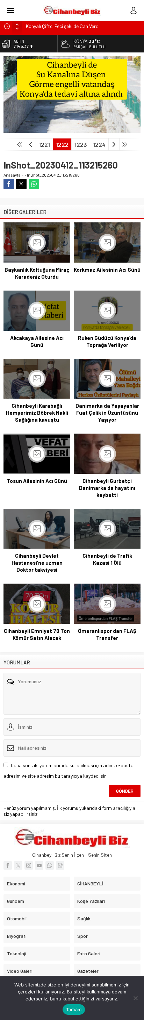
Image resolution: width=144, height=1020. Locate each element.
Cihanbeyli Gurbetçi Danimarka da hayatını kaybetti (107, 488)
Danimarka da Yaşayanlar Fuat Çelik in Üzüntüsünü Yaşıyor (107, 412)
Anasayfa (12, 174)
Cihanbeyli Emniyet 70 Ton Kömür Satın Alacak (37, 634)
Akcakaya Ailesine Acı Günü (37, 341)
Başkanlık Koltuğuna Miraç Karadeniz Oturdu (37, 273)
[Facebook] (7, 865)
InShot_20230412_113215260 (53, 174)
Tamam (73, 1009)
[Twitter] (18, 865)
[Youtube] (39, 865)
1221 (44, 144)
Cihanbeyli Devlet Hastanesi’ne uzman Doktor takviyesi (37, 562)
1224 (99, 144)
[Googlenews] (60, 865)
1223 (80, 144)
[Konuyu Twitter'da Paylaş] (21, 184)
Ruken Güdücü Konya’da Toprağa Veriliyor (107, 341)
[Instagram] (28, 865)
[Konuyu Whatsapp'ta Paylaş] (34, 184)
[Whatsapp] (49, 865)
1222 (62, 144)
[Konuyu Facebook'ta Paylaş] (8, 184)
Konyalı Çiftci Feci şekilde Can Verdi (63, 26)
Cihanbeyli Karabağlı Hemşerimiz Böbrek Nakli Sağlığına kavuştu (37, 412)
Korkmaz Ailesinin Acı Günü (107, 269)
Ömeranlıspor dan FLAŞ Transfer (107, 634)
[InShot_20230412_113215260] (72, 130)
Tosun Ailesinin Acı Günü (37, 481)
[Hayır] (135, 997)
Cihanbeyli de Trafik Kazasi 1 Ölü (107, 559)
